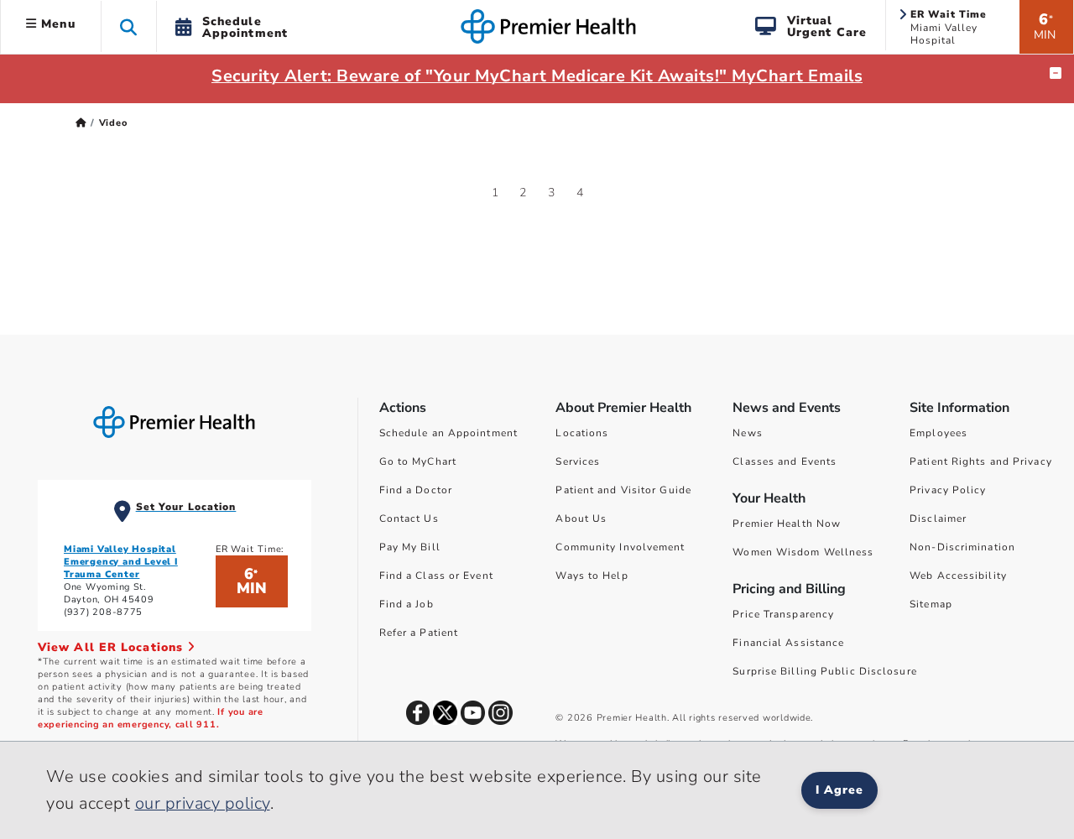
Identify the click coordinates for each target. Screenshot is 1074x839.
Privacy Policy (948, 490)
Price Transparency (783, 614)
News (747, 433)
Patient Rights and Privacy (981, 461)
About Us (581, 518)
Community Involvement (620, 547)
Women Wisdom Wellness (803, 552)
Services (577, 461)
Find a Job (406, 604)
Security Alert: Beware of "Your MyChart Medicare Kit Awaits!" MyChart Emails (537, 76)
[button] (129, 26)
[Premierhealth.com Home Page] (81, 123)
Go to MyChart (417, 461)
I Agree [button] (839, 790)
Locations (581, 433)
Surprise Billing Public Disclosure (824, 671)
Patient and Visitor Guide (623, 490)
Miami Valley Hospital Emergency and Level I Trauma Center (121, 562)
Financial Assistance (788, 642)
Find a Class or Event (436, 575)
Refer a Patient (419, 632)
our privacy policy (202, 803)
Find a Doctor (415, 490)
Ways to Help (591, 575)
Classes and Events (785, 461)
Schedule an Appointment (448, 433)
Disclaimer (938, 518)
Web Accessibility (958, 575)
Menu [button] (56, 24)
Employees (938, 433)
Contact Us (409, 518)
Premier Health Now (787, 523)
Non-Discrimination (962, 547)
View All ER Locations (112, 647)
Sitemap (931, 604)
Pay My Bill (410, 547)
